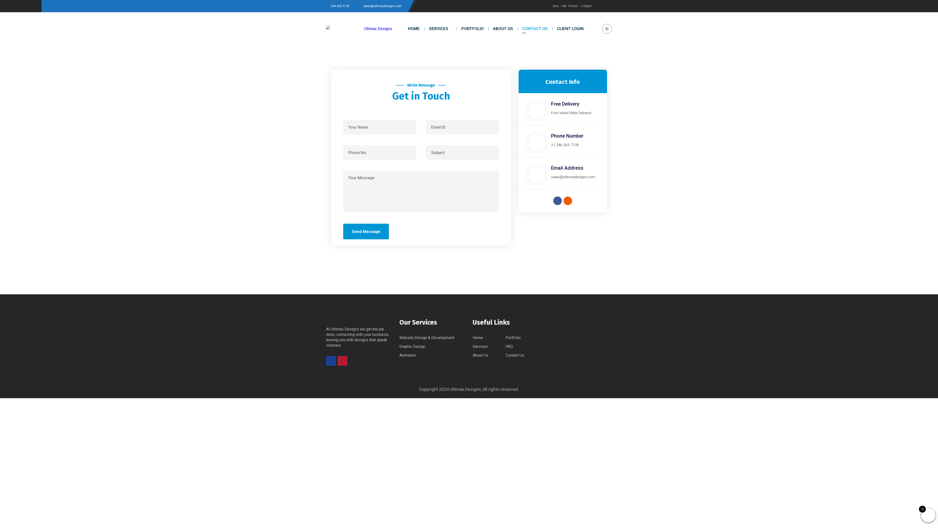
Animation (407, 355)
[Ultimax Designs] (359, 28)
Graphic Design (412, 346)
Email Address (567, 168)
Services (480, 346)
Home (478, 337)
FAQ (509, 346)
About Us (480, 355)
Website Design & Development (426, 337)
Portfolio (513, 337)
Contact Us (515, 355)
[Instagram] (568, 201)
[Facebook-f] (557, 201)
